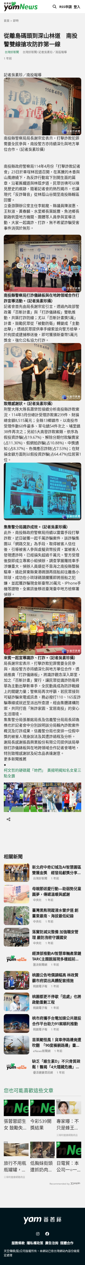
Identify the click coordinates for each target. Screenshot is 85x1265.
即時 (16, 21)
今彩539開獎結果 (40, 1124)
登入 (77, 6)
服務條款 (18, 1243)
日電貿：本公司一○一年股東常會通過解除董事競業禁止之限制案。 (67, 1166)
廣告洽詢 (51, 1243)
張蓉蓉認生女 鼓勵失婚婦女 (15, 1124)
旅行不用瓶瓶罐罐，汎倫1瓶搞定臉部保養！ (15, 1166)
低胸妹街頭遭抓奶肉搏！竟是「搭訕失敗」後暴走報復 (41, 1166)
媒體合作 (66, 1243)
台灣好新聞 (12, 52)
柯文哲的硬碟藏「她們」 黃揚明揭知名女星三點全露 (42, 773)
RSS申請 (65, 6)
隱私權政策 (35, 1243)
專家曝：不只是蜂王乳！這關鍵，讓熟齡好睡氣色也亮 (67, 1124)
